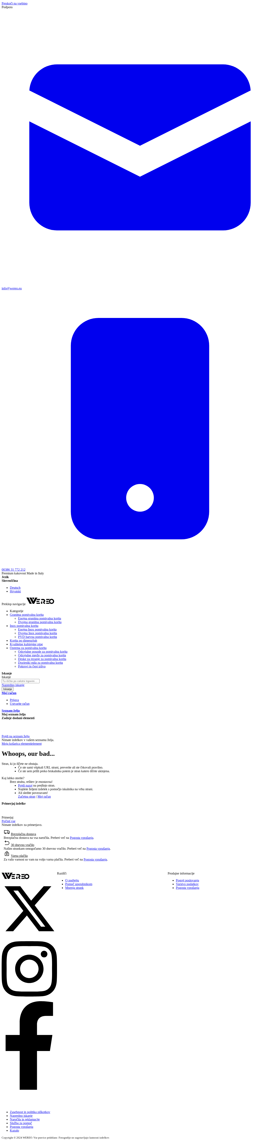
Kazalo (14, 1130)
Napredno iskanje (13, 685)
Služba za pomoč (21, 1123)
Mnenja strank (74, 887)
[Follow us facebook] (29, 1088)
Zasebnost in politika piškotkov (30, 1112)
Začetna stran (26, 796)
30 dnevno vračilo (22, 845)
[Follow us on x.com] (29, 935)
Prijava (14, 700)
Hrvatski (15, 591)
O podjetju (72, 880)
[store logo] (40, 604)
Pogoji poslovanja (187, 880)
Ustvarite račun (20, 703)
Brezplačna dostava (23, 834)
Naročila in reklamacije (25, 1119)
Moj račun (44, 796)
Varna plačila (19, 855)
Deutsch (15, 587)
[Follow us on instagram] (29, 999)
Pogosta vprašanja (81, 837)
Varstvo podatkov (187, 884)
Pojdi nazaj (25, 785)
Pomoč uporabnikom (78, 884)
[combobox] (21, 681)
